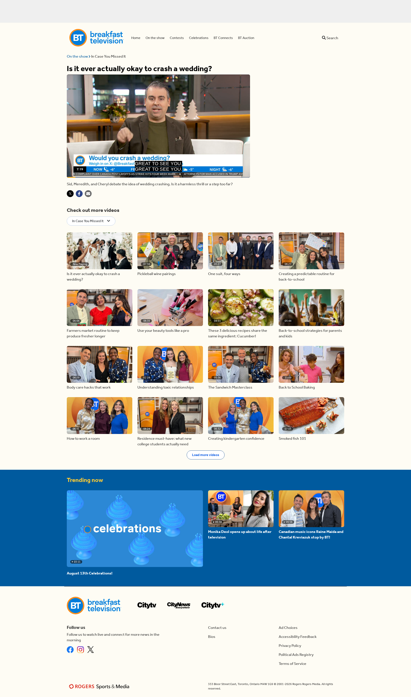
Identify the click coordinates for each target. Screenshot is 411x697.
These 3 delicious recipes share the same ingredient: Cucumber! (237, 333)
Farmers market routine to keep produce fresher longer (93, 333)
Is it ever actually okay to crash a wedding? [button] (93, 276)
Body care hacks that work (89, 387)
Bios (211, 636)
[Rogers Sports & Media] (100, 686)
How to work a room (83, 438)
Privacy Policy (290, 645)
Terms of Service (292, 663)
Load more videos (205, 455)
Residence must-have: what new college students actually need (164, 441)
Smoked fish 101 (292, 438)
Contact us (217, 627)
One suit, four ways (224, 273)
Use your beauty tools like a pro (163, 330)
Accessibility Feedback (298, 636)
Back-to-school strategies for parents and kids (310, 333)
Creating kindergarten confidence (236, 438)
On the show (78, 56)
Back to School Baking (297, 387)
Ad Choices (288, 627)
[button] (99, 250)
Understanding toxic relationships (165, 387)
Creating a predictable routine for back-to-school (307, 276)
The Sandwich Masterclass (230, 387)
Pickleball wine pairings (156, 273)
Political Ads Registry (296, 654)
